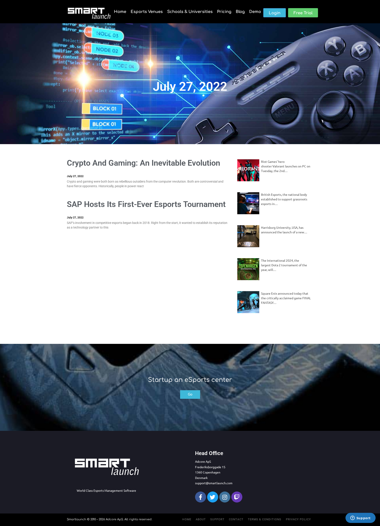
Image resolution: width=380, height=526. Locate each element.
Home (120, 11)
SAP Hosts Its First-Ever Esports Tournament (146, 204)
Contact (236, 519)
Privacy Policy (298, 519)
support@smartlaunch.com (213, 483)
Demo (255, 11)
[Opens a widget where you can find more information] (360, 518)
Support (217, 519)
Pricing (224, 11)
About (201, 519)
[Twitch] (236, 497)
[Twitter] (212, 497)
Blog (240, 11)
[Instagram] (224, 497)
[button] (274, 12)
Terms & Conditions (264, 519)
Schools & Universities (190, 11)
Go (190, 394)
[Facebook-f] (200, 497)
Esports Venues (147, 11)
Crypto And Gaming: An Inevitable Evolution (143, 163)
